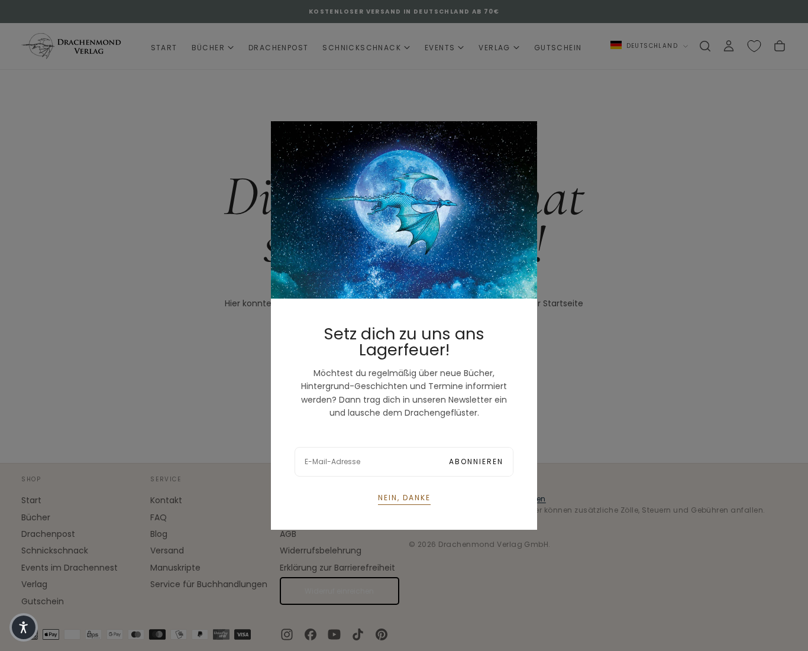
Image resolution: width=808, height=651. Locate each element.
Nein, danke (404, 498)
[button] (23, 627)
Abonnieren (476, 461)
